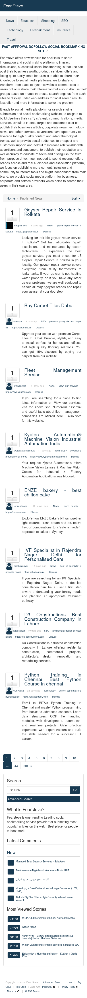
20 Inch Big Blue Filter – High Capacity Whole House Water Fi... (44, 898)
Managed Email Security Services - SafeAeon (40, 861)
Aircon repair (29, 926)
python (62, 690)
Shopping (48, 20)
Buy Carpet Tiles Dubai (49, 305)
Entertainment (40, 30)
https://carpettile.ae (21, 327)
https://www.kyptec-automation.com (48, 456)
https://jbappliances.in (27, 231)
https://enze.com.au (16, 512)
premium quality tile (59, 321)
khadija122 (19, 630)
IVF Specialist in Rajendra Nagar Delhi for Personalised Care (52, 554)
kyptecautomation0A (24, 450)
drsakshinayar (21, 566)
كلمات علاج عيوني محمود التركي (32, 879)
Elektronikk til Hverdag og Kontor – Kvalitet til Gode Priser (49, 955)
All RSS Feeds (32, 991)
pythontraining (74, 690)
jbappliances (20, 225)
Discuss (47, 231)
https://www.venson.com (18, 392)
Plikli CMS (47, 986)
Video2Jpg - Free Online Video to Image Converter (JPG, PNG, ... (47, 889)
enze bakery (71, 506)
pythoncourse (13, 696)
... (7, 765)
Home (11, 198)
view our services (68, 385)
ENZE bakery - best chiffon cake (52, 492)
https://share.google (34, 572)
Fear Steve (13, 6)
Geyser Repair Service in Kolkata (52, 211)
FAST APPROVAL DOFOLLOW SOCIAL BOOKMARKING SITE (43, 48)
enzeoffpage (20, 506)
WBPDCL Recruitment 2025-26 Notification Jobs (48, 917)
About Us (11, 991)
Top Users (21, 986)
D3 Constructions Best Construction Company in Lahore (52, 619)
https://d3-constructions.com (29, 636)
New (11, 852)
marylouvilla (20, 385)
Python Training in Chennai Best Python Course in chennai (52, 679)
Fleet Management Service (52, 372)
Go (75, 790)
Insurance (63, 30)
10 (74, 758)
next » (27, 765)
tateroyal (17, 321)
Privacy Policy (68, 986)
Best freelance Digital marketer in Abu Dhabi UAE (42, 870)
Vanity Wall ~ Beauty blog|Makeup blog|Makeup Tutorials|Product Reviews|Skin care (47, 937)
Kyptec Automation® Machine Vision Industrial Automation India (52, 439)
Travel (11, 39)
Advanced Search (20, 799)
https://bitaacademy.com (35, 696)
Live (70, 982)
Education (28, 20)
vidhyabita (18, 690)
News (10, 20)
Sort (74, 198)
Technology (15, 30)
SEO (64, 20)
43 (16, 765)
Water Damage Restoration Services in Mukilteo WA (50, 944)
